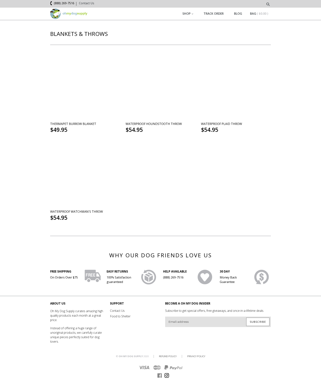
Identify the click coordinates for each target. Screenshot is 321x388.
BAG (259, 14)
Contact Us (86, 3)
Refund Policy (168, 356)
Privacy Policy (196, 356)
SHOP (188, 13)
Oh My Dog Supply (131, 356)
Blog (238, 14)
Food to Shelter (120, 316)
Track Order (214, 14)
